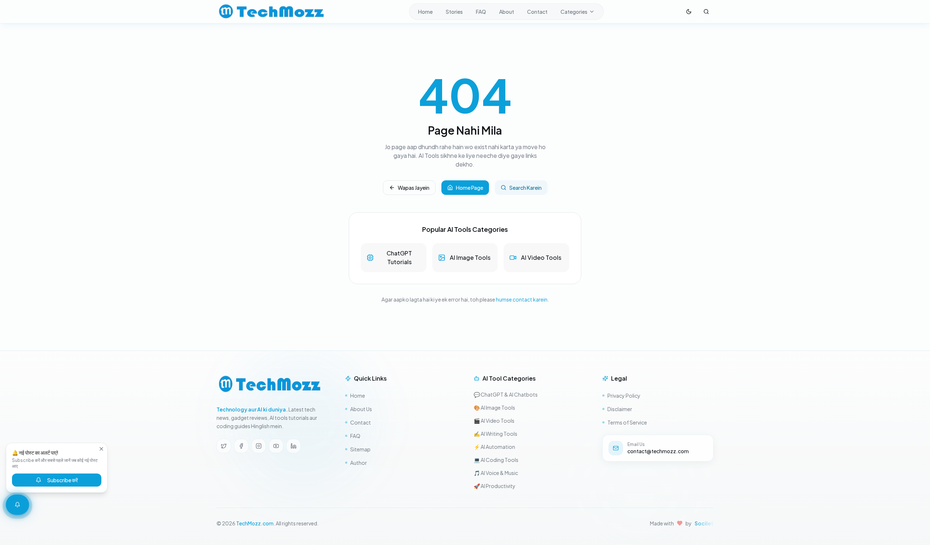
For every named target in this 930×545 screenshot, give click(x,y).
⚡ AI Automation (494, 446)
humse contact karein (521, 299)
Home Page (469, 187)
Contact (537, 11)
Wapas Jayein (413, 187)
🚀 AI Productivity (494, 486)
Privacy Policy (623, 395)
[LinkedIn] (293, 446)
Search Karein (525, 187)
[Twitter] (224, 446)
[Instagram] (258, 446)
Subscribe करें (62, 480)
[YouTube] (276, 446)
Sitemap (360, 449)
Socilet (704, 523)
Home (425, 11)
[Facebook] (241, 446)
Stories (454, 11)
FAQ (481, 11)
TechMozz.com (255, 523)
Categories (574, 11)
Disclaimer (619, 409)
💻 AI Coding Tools (496, 459)
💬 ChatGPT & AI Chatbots (506, 394)
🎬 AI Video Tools (494, 420)
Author (358, 462)
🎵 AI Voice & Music (496, 473)
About (506, 11)
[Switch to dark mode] (689, 11)
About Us (361, 409)
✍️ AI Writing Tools (495, 433)
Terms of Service (627, 422)
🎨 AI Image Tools (494, 407)
